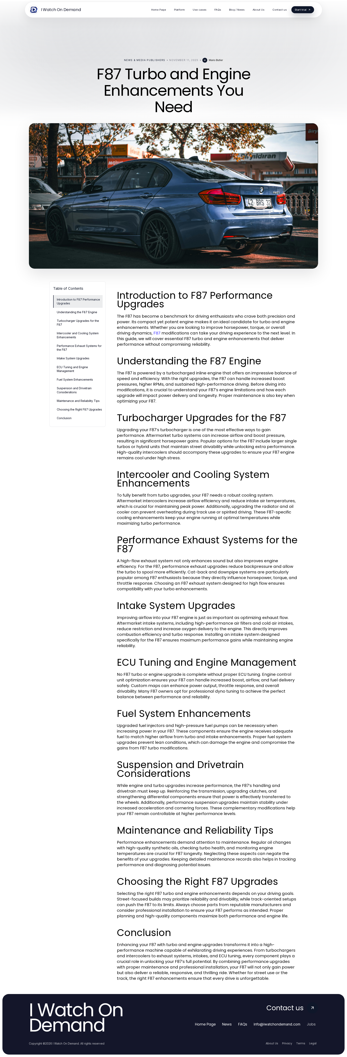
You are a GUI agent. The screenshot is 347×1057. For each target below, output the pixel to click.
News (227, 1024)
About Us (272, 1043)
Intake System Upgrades (73, 358)
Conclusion (64, 418)
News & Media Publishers (144, 60)
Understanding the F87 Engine (77, 312)
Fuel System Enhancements (75, 379)
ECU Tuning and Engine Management (72, 369)
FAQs (242, 1024)
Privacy (287, 1043)
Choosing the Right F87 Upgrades (79, 409)
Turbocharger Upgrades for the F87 (78, 322)
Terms (300, 1043)
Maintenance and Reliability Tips (78, 400)
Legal (312, 1043)
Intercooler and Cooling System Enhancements (78, 335)
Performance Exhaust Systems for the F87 (79, 347)
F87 (156, 333)
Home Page (205, 1024)
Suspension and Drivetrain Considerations (74, 390)
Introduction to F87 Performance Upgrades (78, 301)
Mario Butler (216, 60)
